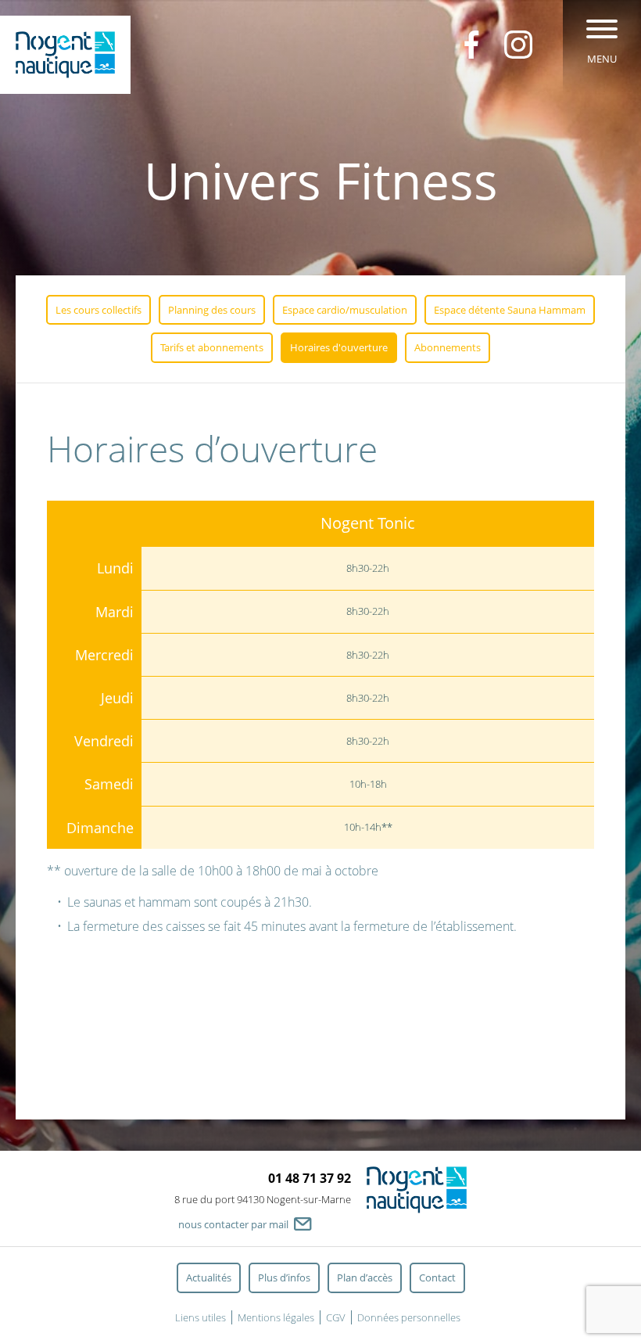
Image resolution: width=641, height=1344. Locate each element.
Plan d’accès (364, 1277)
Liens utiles (200, 1317)
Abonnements (447, 347)
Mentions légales (276, 1317)
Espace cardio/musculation (344, 310)
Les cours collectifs (98, 310)
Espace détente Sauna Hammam (509, 310)
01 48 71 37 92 (309, 1178)
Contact (437, 1277)
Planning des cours (212, 310)
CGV (336, 1317)
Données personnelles (408, 1317)
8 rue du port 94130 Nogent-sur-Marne (262, 1199)
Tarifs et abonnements (211, 347)
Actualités (208, 1277)
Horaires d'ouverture (339, 347)
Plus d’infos (284, 1277)
